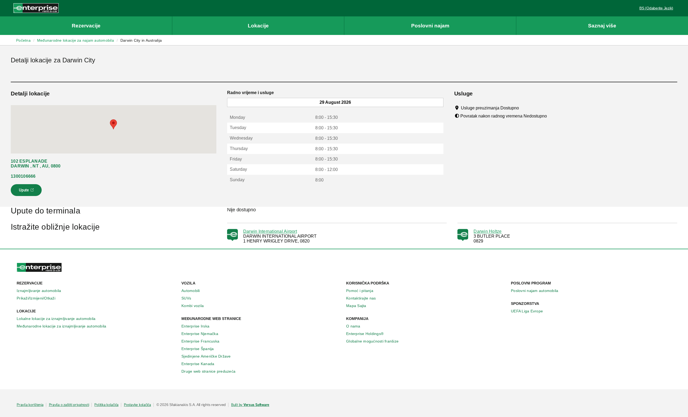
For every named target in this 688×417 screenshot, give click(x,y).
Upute (27, 191)
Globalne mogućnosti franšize (372, 341)
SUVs (186, 298)
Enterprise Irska (195, 326)
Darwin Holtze (487, 231)
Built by (250, 404)
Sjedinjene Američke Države (206, 356)
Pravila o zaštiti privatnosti (69, 404)
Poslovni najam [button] (430, 25)
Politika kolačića (106, 404)
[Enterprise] (36, 8)
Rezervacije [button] (86, 25)
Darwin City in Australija (141, 40)
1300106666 (23, 176)
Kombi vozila (192, 306)
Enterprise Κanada (197, 364)
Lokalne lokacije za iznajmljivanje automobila (56, 318)
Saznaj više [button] (602, 25)
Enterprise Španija (197, 349)
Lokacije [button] (258, 25)
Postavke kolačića (137, 404)
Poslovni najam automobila (534, 290)
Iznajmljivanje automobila (39, 290)
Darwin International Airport (270, 231)
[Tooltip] (523, 108)
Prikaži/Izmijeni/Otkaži (36, 298)
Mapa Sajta (356, 306)
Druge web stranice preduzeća (208, 371)
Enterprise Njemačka (199, 334)
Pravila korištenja (30, 404)
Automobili (190, 290)
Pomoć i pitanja (359, 290)
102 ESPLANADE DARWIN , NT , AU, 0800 (36, 163)
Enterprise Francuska (200, 341)
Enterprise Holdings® (365, 334)
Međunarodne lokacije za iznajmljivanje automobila (61, 326)
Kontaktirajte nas (361, 298)
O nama (353, 326)
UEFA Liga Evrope (527, 311)
